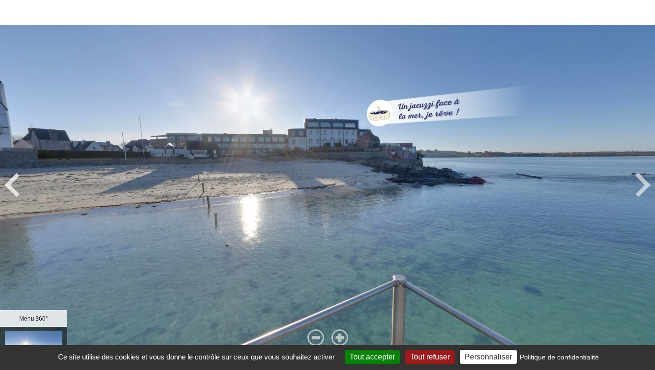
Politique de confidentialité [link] (559, 357)
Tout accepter (372, 357)
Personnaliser (488, 357)
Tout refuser (430, 357)
